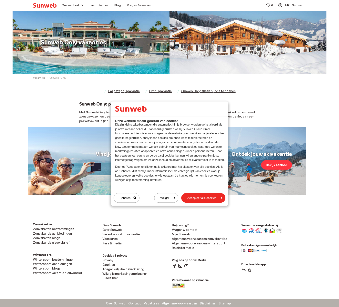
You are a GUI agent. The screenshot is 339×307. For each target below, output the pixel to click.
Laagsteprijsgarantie (124, 91)
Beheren (125, 198)
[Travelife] (178, 286)
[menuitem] (44, 5)
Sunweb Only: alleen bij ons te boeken (208, 91)
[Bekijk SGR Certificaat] (251, 230)
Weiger (164, 198)
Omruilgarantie (160, 91)
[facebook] (174, 266)
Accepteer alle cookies (201, 198)
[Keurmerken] (244, 230)
